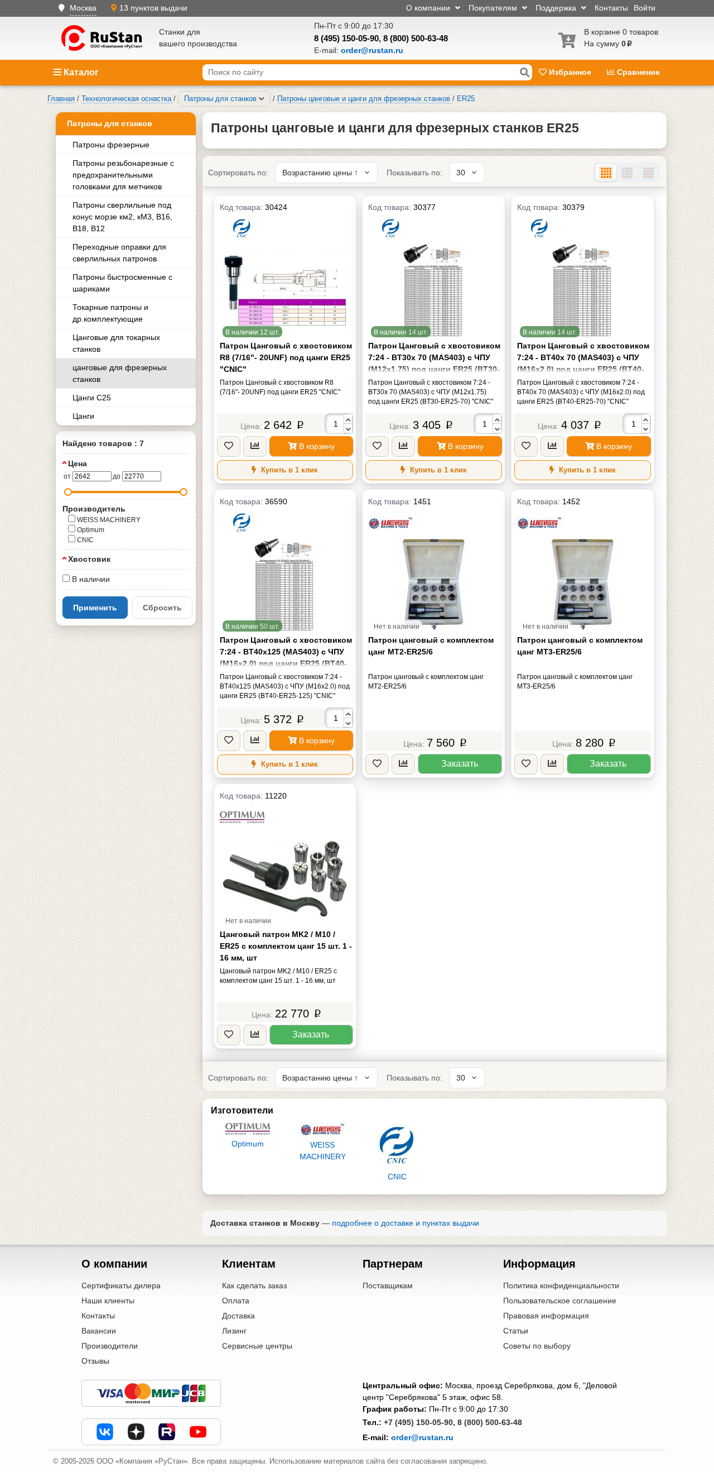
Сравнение (637, 72)
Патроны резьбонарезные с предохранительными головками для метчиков (123, 175)
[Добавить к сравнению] (255, 446)
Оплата (235, 1300)
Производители (109, 1345)
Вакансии (98, 1330)
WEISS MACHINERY (108, 520)
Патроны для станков (109, 123)
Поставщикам (388, 1285)
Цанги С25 (92, 397)
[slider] (68, 492)
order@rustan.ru (422, 1437)
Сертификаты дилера (121, 1285)
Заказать (459, 763)
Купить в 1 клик (288, 470)
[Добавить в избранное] (228, 446)
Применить (95, 607)
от (67, 476)
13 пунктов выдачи (153, 7)
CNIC (84, 540)
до (116, 476)
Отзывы (95, 1360)
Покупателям (494, 7)
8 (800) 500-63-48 (415, 38)
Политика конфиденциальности (561, 1285)
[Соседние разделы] (261, 98)
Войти (644, 7)
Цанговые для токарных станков (116, 343)
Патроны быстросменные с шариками (122, 283)
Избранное (570, 72)
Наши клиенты (107, 1300)
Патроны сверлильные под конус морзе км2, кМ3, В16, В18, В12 (122, 216)
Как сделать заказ (254, 1285)
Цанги (83, 416)
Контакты (611, 7)
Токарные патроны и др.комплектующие (110, 313)
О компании (429, 7)
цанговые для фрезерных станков (120, 373)
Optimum (89, 530)
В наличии (90, 579)
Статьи (515, 1330)
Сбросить (162, 607)
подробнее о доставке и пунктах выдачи (405, 1222)
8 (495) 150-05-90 (346, 38)
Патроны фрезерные (111, 144)
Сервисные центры (257, 1345)
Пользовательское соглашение (559, 1300)
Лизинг (234, 1330)
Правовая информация (546, 1315)
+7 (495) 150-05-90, (419, 1422)
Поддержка (557, 7)
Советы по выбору (537, 1345)
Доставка (238, 1315)
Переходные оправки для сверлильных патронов (119, 252)
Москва (83, 7)
